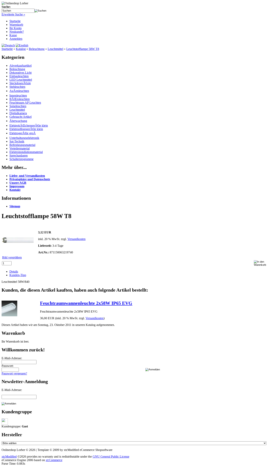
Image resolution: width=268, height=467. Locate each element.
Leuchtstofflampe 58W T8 (82, 49)
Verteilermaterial (19, 148)
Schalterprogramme (21, 159)
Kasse (13, 35)
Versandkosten (76, 239)
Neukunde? (16, 31)
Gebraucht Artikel (20, 116)
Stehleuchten (17, 86)
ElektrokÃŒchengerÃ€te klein (28, 125)
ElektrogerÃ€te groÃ (22, 133)
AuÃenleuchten (19, 90)
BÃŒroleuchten (19, 99)
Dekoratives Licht (20, 72)
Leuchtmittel (55, 49)
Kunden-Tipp (17, 275)
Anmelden (15, 38)
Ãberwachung (18, 120)
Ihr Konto (15, 28)
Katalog (21, 49)
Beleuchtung (37, 49)
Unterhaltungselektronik (24, 138)
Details (13, 271)
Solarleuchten (17, 106)
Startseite (15, 21)
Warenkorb (16, 24)
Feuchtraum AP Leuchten (25, 102)
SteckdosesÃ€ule (20, 83)
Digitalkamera (18, 113)
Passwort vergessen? (14, 373)
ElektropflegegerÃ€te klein (26, 129)
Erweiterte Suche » (13, 14)
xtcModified (9, 456)
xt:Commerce (54, 460)
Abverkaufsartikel (20, 65)
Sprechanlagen (18, 155)
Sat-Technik (16, 141)
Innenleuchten (18, 95)
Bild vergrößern (12, 257)
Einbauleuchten (19, 76)
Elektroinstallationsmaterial (26, 152)
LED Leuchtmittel (20, 79)
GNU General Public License (111, 456)
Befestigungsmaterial (22, 145)
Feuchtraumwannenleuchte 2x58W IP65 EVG (86, 303)
